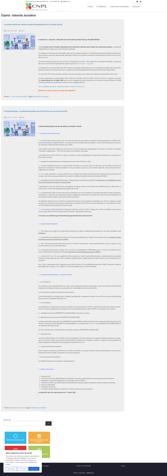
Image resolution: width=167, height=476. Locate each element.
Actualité (23, 96)
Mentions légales (44, 466)
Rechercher (7, 420)
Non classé (20, 408)
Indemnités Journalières (41, 96)
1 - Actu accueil (15, 96)
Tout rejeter (22, 469)
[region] (22, 461)
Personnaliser (11, 469)
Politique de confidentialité (83, 466)
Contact (123, 466)
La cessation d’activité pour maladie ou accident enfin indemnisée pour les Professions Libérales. (33, 24)
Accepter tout (34, 469)
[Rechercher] (48, 423)
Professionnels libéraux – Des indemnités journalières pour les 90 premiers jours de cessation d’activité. (36, 111)
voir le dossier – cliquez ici (85, 64)
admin (23, 31)
